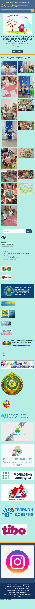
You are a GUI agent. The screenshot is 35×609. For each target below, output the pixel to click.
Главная (8, 584)
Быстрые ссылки (6, 10)
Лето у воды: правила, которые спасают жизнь (17, 253)
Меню (19, 52)
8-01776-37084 (11, 2)
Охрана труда (8, 588)
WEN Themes (17, 596)
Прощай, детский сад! (9, 260)
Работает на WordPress (11, 594)
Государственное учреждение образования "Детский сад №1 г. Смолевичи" (17, 38)
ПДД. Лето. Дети (8, 251)
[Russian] (5, 242)
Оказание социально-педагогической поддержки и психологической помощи (17, 590)
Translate (12, 246)
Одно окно (9, 586)
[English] (4, 242)
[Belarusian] (2, 242)
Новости (15, 584)
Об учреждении (24, 584)
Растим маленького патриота (22, 588)
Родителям (17, 586)
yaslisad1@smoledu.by (23, 2)
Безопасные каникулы (9, 262)
